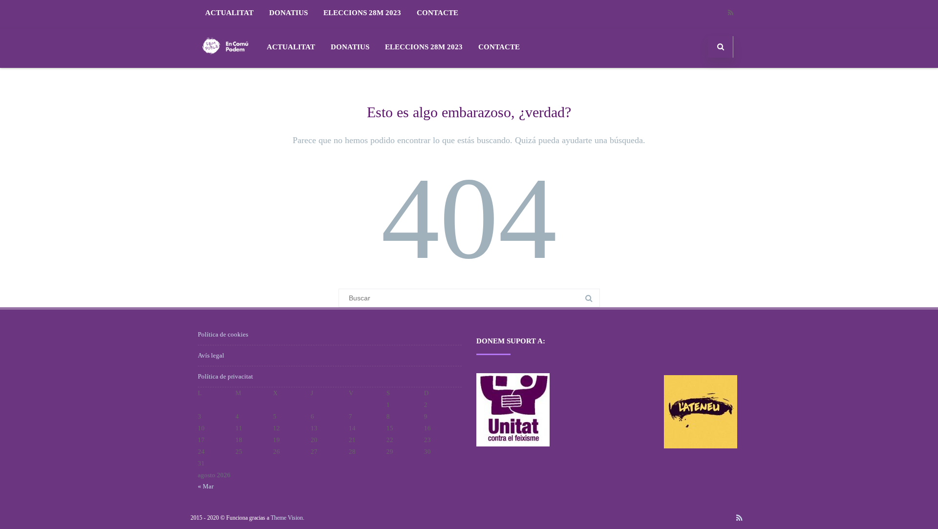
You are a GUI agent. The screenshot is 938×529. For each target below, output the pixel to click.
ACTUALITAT (229, 13)
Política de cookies (223, 334)
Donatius (288, 13)
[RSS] (730, 12)
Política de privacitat (225, 376)
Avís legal (211, 355)
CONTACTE (437, 13)
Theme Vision (287, 517)
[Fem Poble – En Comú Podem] (225, 64)
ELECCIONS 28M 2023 (362, 13)
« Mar (205, 486)
